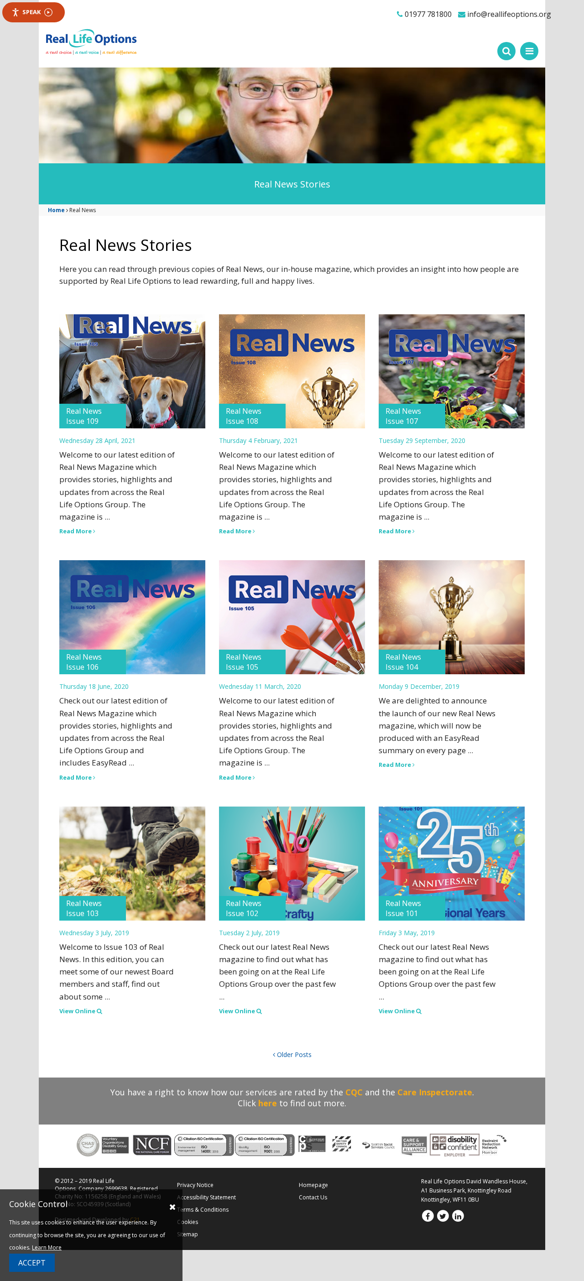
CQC (354, 1092)
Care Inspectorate (434, 1092)
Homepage (313, 1185)
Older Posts (293, 1054)
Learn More (47, 1247)
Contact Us (313, 1197)
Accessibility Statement (206, 1197)
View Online (78, 1011)
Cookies (187, 1222)
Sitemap (187, 1234)
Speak (31, 12)
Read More (76, 531)
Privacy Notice (195, 1185)
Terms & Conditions (203, 1209)
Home (56, 210)
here (267, 1103)
